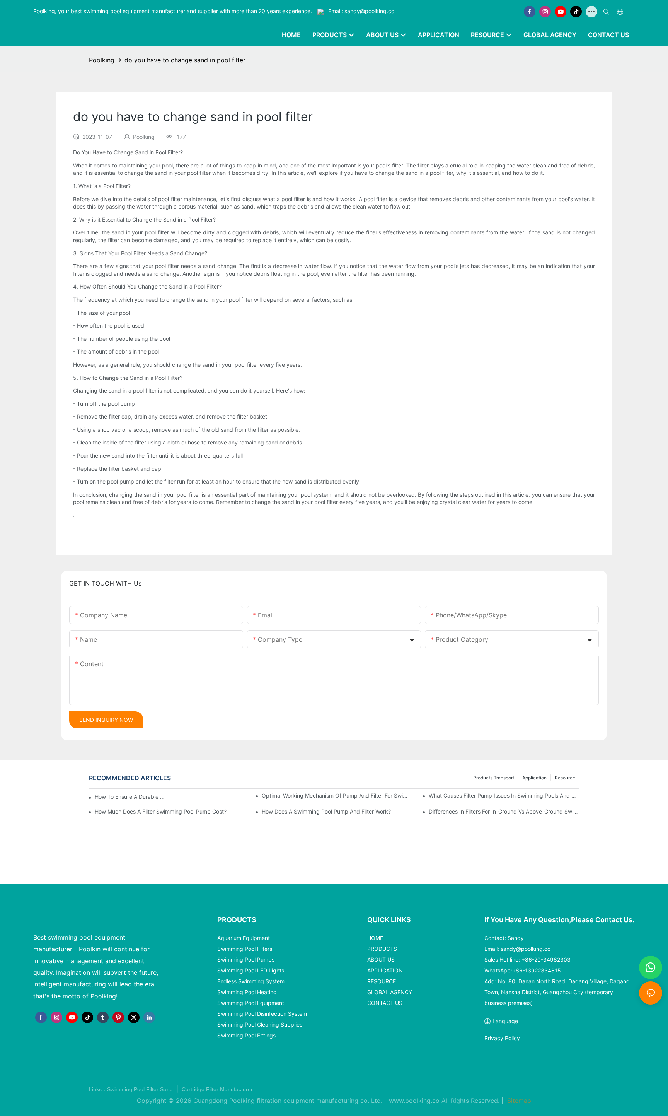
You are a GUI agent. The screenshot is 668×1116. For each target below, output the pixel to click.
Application (534, 778)
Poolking (101, 60)
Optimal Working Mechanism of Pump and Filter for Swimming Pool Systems (337, 795)
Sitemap (518, 1100)
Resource (565, 778)
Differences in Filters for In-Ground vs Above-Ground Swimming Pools (504, 811)
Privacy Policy (502, 1038)
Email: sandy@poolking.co (361, 11)
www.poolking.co (414, 1100)
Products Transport (493, 778)
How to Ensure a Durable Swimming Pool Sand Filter (131, 796)
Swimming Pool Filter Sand (140, 1089)
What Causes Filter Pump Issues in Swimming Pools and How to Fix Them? (504, 795)
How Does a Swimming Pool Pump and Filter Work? (326, 811)
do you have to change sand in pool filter (184, 60)
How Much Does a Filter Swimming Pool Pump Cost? (161, 811)
